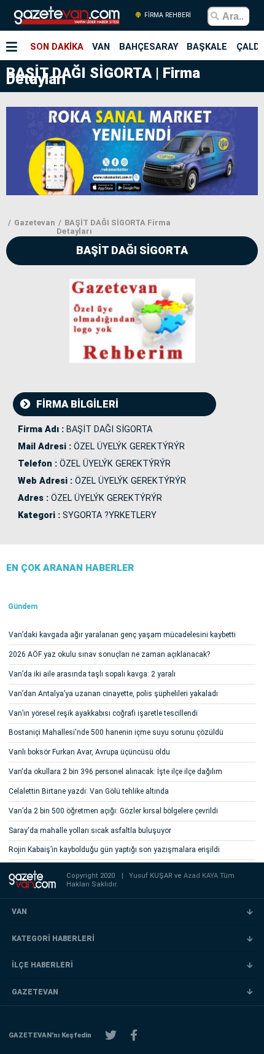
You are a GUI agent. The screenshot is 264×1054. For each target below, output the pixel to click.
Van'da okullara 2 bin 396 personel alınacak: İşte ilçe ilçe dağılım (115, 771)
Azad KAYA (202, 876)
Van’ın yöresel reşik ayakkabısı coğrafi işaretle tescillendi (103, 713)
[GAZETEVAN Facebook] (134, 1035)
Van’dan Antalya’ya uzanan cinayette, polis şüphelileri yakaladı (113, 693)
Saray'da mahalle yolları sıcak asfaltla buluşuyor (90, 830)
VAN (101, 46)
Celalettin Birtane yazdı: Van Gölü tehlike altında (89, 791)
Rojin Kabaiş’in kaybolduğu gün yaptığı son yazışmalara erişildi (114, 849)
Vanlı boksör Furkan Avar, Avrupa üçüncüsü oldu (89, 752)
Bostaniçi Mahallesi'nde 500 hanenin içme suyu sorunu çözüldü (116, 732)
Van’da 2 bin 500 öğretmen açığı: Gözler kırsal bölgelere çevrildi (113, 811)
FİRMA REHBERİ (166, 15)
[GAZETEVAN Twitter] (111, 1035)
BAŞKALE (207, 46)
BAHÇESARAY (148, 46)
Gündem (22, 607)
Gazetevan (33, 222)
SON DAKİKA (56, 46)
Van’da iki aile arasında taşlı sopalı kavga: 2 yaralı (92, 674)
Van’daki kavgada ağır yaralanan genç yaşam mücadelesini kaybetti (122, 634)
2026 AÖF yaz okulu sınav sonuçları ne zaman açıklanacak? (109, 654)
